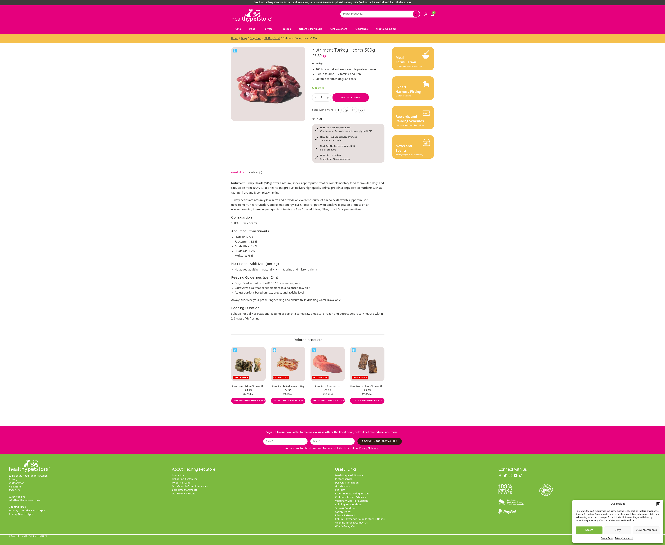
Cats (238, 28)
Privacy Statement (624, 538)
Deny (618, 530)
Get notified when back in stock (250, 401)
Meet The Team (181, 483)
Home (234, 38)
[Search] (416, 14)
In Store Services (344, 479)
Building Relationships (348, 505)
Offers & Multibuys (310, 28)
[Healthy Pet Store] (252, 15)
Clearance (361, 28)
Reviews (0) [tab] (255, 173)
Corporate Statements (184, 490)
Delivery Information (347, 483)
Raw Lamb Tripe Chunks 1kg (248, 387)
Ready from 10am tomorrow (335, 157)
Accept (589, 530)
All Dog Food (272, 38)
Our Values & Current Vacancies (189, 486)
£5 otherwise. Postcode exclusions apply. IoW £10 (346, 129)
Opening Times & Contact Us (351, 523)
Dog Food (255, 38)
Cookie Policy (607, 538)
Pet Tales (340, 490)
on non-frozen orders (338, 138)
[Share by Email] (354, 110)
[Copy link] (361, 110)
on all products (337, 148)
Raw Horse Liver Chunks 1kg (367, 387)
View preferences (646, 530)
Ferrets (268, 28)
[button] (658, 504)
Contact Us (178, 476)
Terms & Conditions (346, 508)
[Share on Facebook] (338, 110)
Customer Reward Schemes (350, 497)
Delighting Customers (184, 479)
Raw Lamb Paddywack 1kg (288, 387)
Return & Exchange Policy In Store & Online (360, 519)
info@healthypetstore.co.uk (24, 500)
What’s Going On (386, 28)
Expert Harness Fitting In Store (352, 494)
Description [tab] (237, 173)
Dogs (252, 28)
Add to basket (350, 97)
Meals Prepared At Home (349, 476)
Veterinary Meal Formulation (351, 501)
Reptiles (286, 28)
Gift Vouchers (338, 28)
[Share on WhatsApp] (346, 110)
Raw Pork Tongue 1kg (327, 387)
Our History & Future (183, 494)
